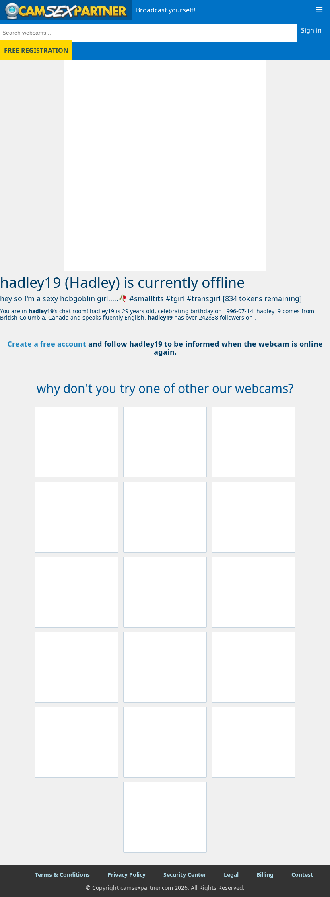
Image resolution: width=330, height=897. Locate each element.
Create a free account (46, 344)
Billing (265, 874)
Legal (231, 874)
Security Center (184, 874)
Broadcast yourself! (165, 10)
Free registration (36, 50)
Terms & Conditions (62, 874)
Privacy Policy (126, 874)
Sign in (311, 30)
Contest (302, 874)
